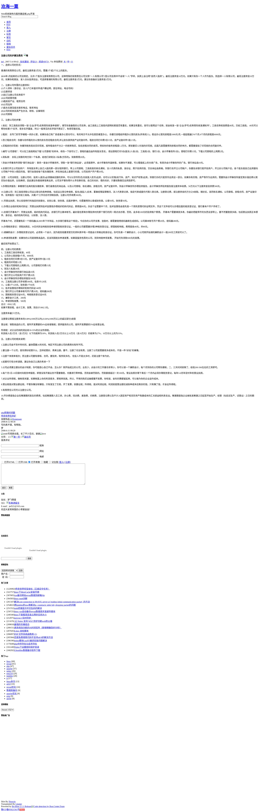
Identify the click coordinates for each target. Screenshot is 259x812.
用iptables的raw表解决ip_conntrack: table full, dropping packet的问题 (45, 605)
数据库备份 (11, 690)
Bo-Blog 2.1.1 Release (21, 806)
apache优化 (11, 693)
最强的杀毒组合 (21, 624)
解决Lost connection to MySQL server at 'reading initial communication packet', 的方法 (52, 602)
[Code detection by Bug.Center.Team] (47, 806)
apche (8, 698)
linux (8, 661)
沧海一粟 (9, 6)
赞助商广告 (5, 715)
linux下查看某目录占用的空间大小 (30, 615)
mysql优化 (11, 687)
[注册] (68, 462)
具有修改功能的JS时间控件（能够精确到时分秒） (38, 628)
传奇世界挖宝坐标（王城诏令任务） (32, 589)
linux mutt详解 (20, 598)
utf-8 (8, 684)
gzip (8, 696)
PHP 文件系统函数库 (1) (25, 634)
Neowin (12, 801)
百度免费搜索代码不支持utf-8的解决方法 (33, 637)
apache (9, 669)
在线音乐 (4, 536)
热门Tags (4, 656)
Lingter (19, 804)
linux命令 (10, 681)
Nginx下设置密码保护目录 (26, 647)
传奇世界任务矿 (8, 416)
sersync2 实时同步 (23, 618)
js (7, 678)
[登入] (61, 462)
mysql (9, 664)
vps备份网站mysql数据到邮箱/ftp (29, 595)
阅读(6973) (44, 62)
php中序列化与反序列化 (25, 644)
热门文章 (4, 583)
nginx (8, 671)
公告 (3, 494)
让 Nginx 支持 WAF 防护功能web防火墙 (33, 621)
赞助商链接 (5, 515)
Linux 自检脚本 (21, 631)
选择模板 (4, 704)
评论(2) (33, 62)
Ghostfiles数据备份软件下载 (27, 650)
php (8, 666)
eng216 (9, 673)
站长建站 (24, 62)
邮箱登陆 (4, 565)
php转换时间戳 (8, 413)
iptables (9, 676)
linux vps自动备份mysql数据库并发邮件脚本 (34, 611)
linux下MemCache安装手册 (26, 592)
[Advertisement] (32, 407)
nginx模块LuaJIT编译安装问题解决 (30, 640)
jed (2, 62)
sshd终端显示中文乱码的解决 (28, 608)
